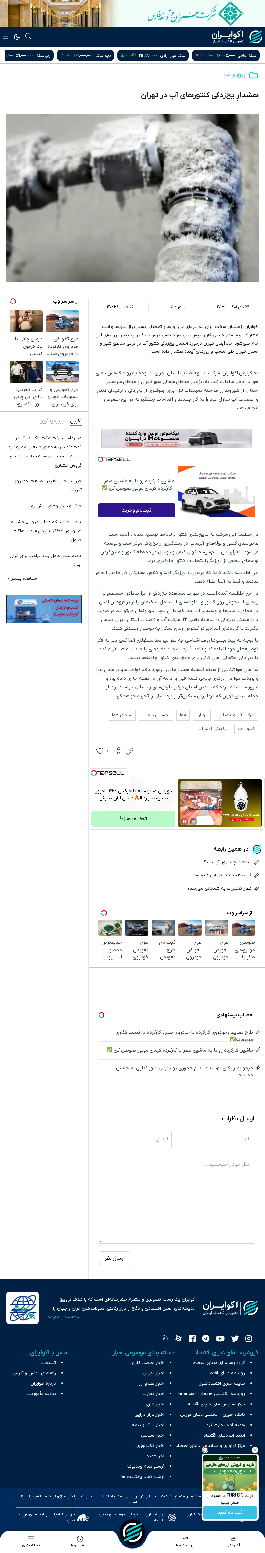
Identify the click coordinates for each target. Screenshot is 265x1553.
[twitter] (235, 1339)
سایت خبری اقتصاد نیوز (222, 1384)
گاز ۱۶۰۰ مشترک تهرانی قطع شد (222, 875)
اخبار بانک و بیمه (148, 1425)
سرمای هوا (122, 715)
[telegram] (205, 1339)
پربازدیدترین (51, 421)
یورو (58, 55)
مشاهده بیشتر (24, 578)
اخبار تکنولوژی (150, 1446)
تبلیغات (48, 1363)
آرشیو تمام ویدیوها (145, 1466)
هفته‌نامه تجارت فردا (225, 1425)
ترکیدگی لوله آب (212, 729)
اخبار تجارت (153, 1394)
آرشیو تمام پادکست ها (142, 1477)
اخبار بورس (153, 1373)
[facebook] (192, 1339)
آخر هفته (155, 1456)
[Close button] (255, 1450)
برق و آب (235, 74)
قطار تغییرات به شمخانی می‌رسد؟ (219, 889)
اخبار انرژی (154, 1404)
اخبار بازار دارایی (149, 1415)
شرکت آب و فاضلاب (236, 715)
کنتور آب (246, 729)
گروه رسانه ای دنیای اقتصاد (219, 1363)
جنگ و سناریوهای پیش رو (56, 506)
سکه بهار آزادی (243, 55)
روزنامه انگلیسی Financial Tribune (211, 1394)
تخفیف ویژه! (133, 819)
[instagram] (248, 1339)
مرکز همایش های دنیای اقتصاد (216, 1404)
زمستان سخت (156, 715)
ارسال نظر (114, 1258)
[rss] (165, 1339)
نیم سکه (174, 55)
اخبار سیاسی (152, 1435)
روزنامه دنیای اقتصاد (225, 1373)
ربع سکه (114, 55)
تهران (201, 715)
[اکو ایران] (237, 36)
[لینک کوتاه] (130, 751)
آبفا (183, 715)
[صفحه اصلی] (132, 1532)
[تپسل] (100, 459)
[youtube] (220, 1339)
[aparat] (178, 1339)
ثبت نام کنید (230, 1513)
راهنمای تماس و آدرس (34, 1373)
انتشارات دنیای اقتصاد (224, 1435)
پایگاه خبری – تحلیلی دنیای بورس (212, 1415)
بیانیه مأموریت (41, 1394)
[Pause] (184, 821)
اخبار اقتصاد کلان (148, 1363)
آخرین (76, 421)
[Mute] (193, 821)
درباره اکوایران (43, 1384)
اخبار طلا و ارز (151, 1384)
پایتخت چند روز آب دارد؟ (228, 862)
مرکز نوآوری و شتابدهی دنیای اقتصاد (210, 1446)
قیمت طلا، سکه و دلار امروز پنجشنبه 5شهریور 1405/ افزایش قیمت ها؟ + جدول (46, 531)
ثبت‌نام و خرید (136, 510)
